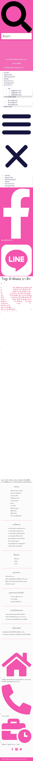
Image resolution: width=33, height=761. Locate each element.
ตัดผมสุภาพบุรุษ (14, 508)
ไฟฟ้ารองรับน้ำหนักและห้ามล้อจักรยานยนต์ (16, 581)
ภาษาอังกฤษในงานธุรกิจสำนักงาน (16, 528)
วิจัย (9, 88)
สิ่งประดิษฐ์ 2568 (13, 104)
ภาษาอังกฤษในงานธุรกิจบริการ (16, 531)
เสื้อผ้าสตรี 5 (13, 510)
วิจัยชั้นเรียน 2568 (16, 95)
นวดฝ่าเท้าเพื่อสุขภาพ (15, 601)
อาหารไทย (13, 505)
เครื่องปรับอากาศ (9, 576)
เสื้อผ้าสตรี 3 (13, 513)
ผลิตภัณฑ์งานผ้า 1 (15, 498)
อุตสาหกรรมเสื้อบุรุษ (15, 493)
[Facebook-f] (12, 749)
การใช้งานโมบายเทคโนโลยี (15, 546)
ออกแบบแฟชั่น (14, 495)
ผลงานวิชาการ (8, 85)
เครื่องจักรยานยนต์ (10, 584)
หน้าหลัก (6, 72)
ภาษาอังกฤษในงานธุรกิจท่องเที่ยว (16, 533)
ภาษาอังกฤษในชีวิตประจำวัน (15, 536)
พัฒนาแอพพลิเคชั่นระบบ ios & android (16, 616)
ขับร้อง (16, 561)
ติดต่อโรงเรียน (8, 106)
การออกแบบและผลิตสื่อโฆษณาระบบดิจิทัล (16, 619)
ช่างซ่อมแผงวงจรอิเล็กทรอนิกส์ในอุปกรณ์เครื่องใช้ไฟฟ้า (16, 634)
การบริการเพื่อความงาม (16, 596)
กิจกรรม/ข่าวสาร (9, 81)
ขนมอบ (12, 503)
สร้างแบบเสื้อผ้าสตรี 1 (16, 516)
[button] (16, 17)
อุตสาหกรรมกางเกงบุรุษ (16, 490)
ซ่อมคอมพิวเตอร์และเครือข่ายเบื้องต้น (15, 614)
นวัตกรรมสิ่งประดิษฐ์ (10, 97)
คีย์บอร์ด (16, 558)
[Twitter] (20, 749)
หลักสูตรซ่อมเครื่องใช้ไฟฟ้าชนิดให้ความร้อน (13, 632)
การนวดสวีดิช (13, 599)
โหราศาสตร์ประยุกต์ (13, 541)
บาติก (15, 563)
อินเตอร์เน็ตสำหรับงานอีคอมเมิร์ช (16, 543)
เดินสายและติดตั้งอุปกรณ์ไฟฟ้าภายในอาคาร (16, 579)
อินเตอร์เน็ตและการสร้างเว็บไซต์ (16, 538)
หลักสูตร (6, 79)
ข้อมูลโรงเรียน (8, 75)
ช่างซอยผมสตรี (14, 500)
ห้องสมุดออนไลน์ (9, 83)
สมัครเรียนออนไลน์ (9, 77)
